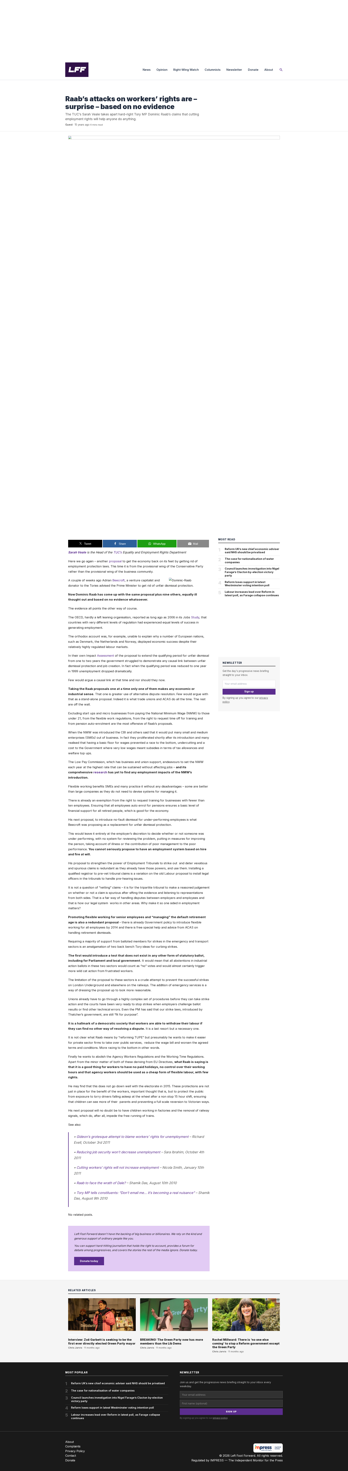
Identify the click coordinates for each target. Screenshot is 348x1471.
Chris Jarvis (75, 1347)
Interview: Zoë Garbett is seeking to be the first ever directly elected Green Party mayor (101, 1341)
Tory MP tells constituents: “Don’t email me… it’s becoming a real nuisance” (135, 1193)
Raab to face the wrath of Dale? (101, 1183)
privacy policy (220, 1418)
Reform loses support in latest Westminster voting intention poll (247, 583)
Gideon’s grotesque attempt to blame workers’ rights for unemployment (132, 1137)
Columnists (213, 69)
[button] (281, 69)
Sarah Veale (77, 552)
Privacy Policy (75, 1451)
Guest (69, 124)
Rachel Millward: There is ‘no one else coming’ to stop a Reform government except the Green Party (245, 1343)
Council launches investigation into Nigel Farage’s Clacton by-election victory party (252, 572)
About (268, 69)
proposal (115, 561)
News (147, 69)
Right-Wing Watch (186, 69)
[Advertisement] (174, 29)
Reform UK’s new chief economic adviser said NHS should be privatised (252, 550)
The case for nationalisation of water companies (249, 560)
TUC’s (117, 552)
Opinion (161, 69)
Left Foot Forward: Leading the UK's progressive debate (76, 69)
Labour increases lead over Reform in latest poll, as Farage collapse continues (252, 593)
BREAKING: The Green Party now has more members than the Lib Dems (171, 1341)
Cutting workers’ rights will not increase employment (117, 1167)
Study (194, 617)
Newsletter (234, 69)
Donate (253, 69)
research (100, 772)
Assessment (105, 655)
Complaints (72, 1446)
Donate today (89, 1261)
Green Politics (74, 91)
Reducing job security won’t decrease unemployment (118, 1152)
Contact (70, 1455)
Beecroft (118, 580)
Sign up (249, 691)
